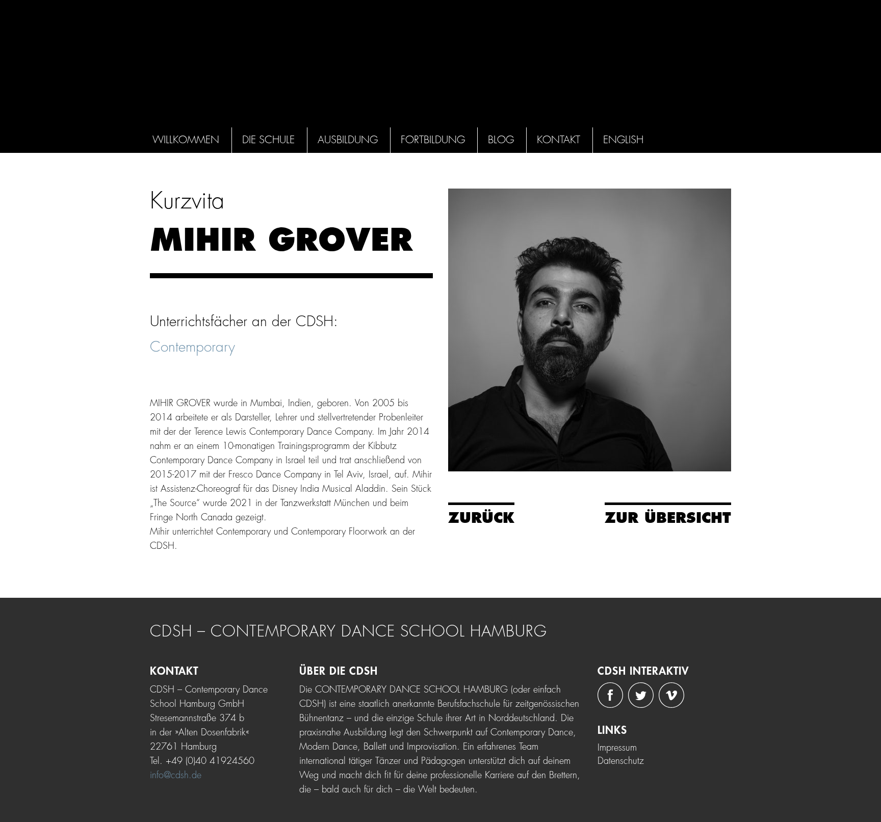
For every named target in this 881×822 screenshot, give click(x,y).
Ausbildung (348, 140)
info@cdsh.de (175, 775)
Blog (501, 140)
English (623, 140)
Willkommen (185, 140)
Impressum (617, 747)
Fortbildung (433, 140)
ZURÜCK (481, 518)
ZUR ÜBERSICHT (668, 518)
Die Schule (268, 140)
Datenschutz (621, 760)
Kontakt (558, 140)
